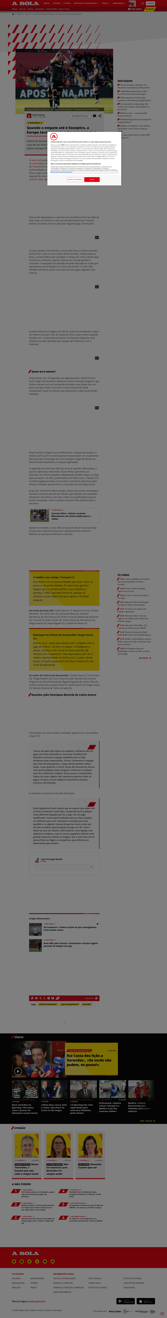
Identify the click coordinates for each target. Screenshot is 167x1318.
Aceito (92, 179)
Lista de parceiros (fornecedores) (61, 172)
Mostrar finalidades (75, 179)
